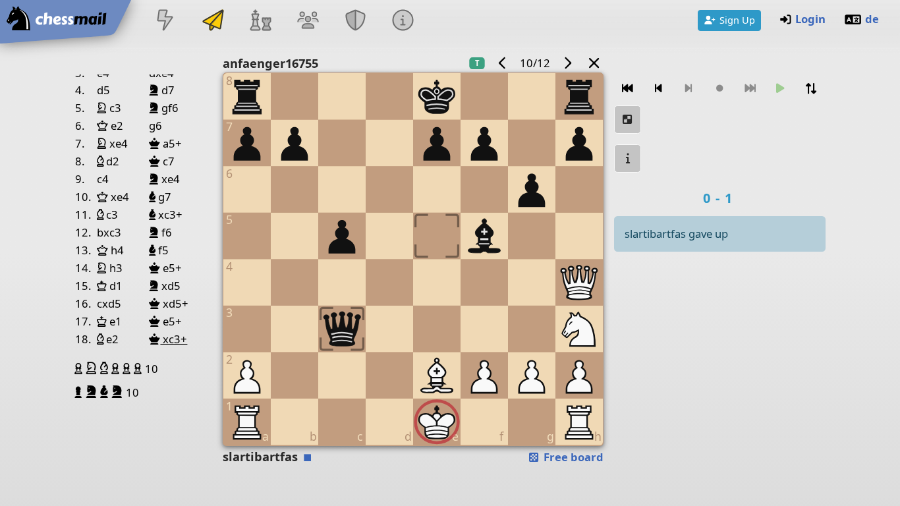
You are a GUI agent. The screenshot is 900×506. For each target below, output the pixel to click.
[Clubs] (356, 21)
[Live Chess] (165, 21)
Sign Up (737, 19)
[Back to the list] (593, 62)
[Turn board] (811, 88)
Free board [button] (572, 456)
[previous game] (502, 62)
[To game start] (628, 88)
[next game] (567, 62)
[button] (80, 368)
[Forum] (307, 21)
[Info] (403, 21)
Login (810, 18)
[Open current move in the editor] (628, 119)
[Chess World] (260, 21)
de (872, 18)
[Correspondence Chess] (213, 21)
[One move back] (658, 88)
